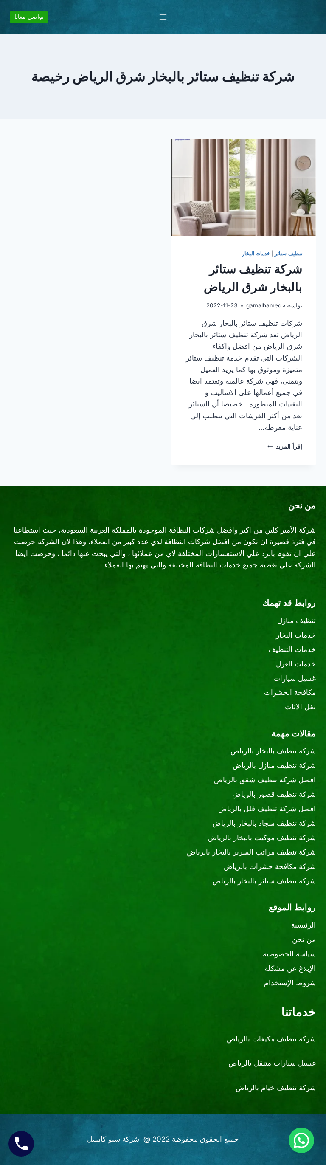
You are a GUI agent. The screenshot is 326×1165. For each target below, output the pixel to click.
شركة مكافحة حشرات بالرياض (270, 866)
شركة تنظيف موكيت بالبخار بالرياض (262, 837)
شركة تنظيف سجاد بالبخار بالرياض (264, 823)
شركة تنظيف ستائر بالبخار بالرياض (264, 881)
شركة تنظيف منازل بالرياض (274, 765)
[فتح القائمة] (163, 16)
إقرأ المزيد (284, 446)
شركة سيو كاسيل (113, 1139)
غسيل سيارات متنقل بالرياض (272, 1063)
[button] (301, 1140)
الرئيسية (303, 925)
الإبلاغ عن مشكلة (290, 968)
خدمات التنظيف (292, 649)
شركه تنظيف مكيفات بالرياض (271, 1039)
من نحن (304, 939)
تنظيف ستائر (288, 253)
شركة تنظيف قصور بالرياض (274, 794)
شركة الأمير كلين (290, 530)
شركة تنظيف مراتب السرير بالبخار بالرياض (251, 852)
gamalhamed (263, 305)
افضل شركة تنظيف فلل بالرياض (267, 808)
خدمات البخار (256, 253)
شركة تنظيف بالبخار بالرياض (273, 751)
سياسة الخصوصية (289, 954)
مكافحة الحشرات (290, 692)
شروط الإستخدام (290, 983)
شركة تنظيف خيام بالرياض (276, 1087)
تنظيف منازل (296, 620)
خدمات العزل (296, 664)
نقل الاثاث (300, 706)
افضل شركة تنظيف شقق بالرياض (265, 780)
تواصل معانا (29, 16)
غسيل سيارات (294, 678)
